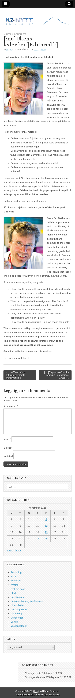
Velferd (14, 621)
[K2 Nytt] (37, 18)
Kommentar (10, 406)
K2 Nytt (36, 691)
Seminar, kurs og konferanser (27, 601)
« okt (10, 550)
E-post (7, 447)
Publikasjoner (18, 597)
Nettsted (8, 456)
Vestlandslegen (19, 625)
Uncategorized (19, 609)
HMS (13, 576)
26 (46, 538)
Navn (7, 439)
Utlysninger (17, 617)
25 (37, 538)
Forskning (16, 572)
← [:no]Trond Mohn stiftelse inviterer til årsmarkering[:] (15, 375)
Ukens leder (19, 34)
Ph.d (13, 593)
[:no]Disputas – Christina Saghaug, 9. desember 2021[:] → (56, 375)
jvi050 (9, 49)
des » (18, 550)
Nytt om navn (18, 589)
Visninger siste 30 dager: (39, 673)
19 (46, 532)
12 (46, 525)
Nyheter (8, 34)
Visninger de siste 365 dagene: (42, 677)
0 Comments (40, 49)
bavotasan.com (52, 694)
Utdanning (16, 613)
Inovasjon (16, 580)
